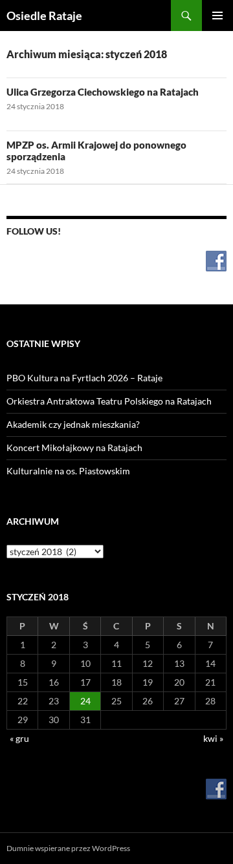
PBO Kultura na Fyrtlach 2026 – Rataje (84, 377)
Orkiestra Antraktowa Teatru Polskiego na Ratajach (109, 400)
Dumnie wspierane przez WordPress (68, 848)
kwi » (213, 738)
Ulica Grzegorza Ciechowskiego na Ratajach (102, 92)
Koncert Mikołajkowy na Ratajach (74, 447)
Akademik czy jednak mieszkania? (73, 424)
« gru (19, 738)
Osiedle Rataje (44, 15)
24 (85, 700)
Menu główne (217, 15)
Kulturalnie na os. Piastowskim (68, 470)
